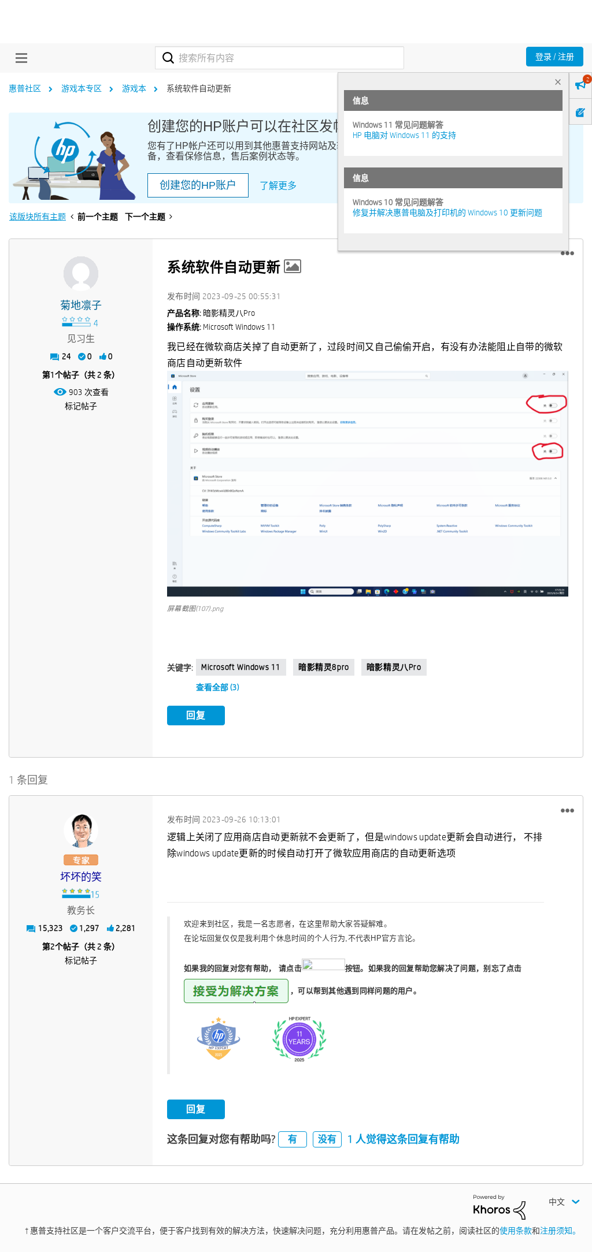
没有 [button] (327, 1139)
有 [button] (292, 1139)
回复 (196, 715)
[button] (567, 253)
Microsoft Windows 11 (241, 667)
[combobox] (279, 57)
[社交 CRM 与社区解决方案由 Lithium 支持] (499, 1206)
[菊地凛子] (81, 273)
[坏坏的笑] (81, 830)
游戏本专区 (81, 88)
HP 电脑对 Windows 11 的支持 (404, 135)
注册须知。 (560, 1230)
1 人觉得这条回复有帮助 (403, 1139)
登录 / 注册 (554, 56)
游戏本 (134, 88)
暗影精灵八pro (394, 667)
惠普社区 (25, 88)
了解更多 (278, 186)
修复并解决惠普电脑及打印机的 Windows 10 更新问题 (447, 212)
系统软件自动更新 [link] (198, 88)
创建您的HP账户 (198, 185)
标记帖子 (81, 406)
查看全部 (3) (217, 687)
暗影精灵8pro (323, 667)
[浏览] (18, 57)
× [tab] (558, 81)
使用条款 (516, 1230)
